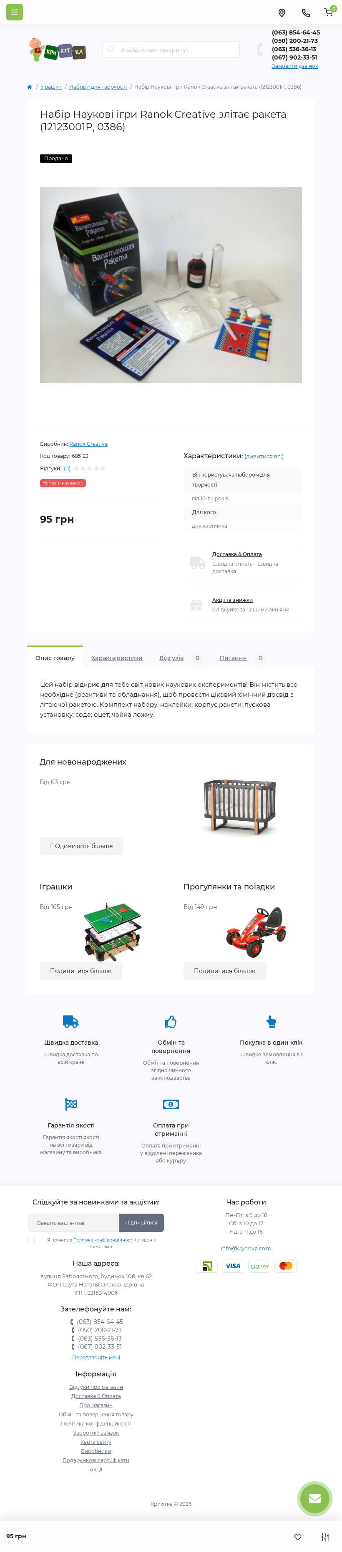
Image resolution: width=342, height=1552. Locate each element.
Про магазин (96, 1405)
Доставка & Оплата (237, 554)
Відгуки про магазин (96, 1387)
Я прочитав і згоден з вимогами (101, 1243)
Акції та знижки (232, 600)
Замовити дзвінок (295, 66)
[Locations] (281, 12)
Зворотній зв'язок (96, 1433)
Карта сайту (95, 1442)
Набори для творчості (98, 87)
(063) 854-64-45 (296, 32)
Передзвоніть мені (96, 1357)
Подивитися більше (81, 971)
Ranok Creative (88, 444)
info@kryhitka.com (246, 1248)
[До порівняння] (325, 1536)
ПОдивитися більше (81, 846)
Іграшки (51, 87)
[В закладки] (298, 1536)
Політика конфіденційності (103, 1240)
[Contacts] (306, 12)
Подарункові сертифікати (96, 1460)
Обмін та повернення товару (96, 1414)
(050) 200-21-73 (295, 41)
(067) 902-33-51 (294, 57)
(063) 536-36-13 (294, 49)
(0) (67, 469)
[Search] (111, 49)
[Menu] (14, 12)
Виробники (96, 1451)
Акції (96, 1469)
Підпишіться (141, 1222)
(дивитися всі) (264, 456)
